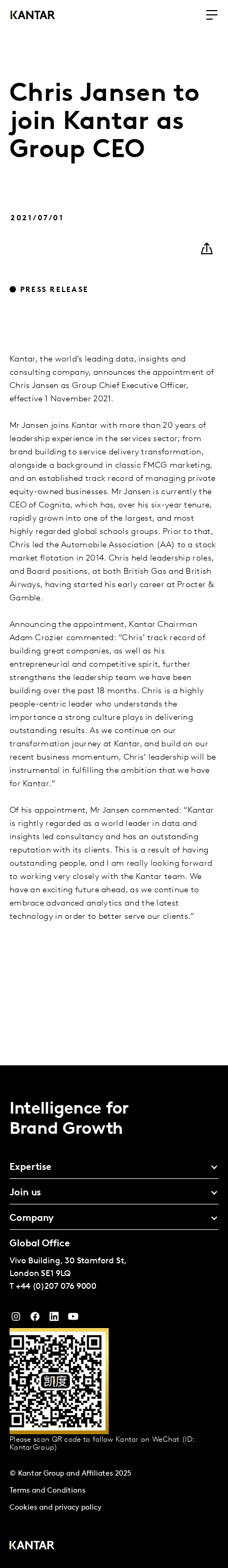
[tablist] (114, 1316)
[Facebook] (35, 1319)
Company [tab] (32, 1219)
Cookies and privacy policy (55, 1508)
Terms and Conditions (47, 1491)
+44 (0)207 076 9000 (56, 1286)
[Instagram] (16, 1319)
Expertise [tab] (30, 1168)
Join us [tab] (25, 1193)
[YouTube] (54, 1319)
